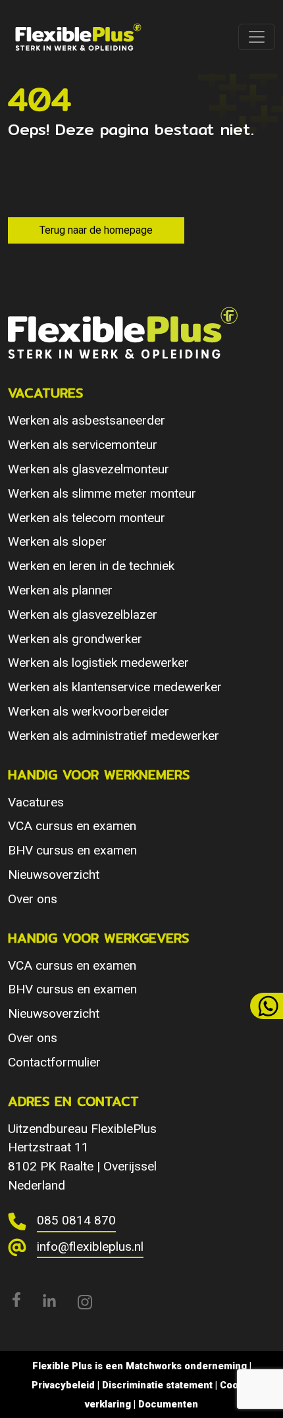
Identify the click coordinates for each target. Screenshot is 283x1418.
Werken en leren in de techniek (91, 565)
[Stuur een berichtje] (266, 1006)
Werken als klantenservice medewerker (115, 687)
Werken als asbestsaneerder (86, 420)
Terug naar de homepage (96, 230)
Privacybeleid (63, 1385)
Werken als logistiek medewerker (98, 662)
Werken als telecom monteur (86, 517)
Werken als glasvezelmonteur (88, 469)
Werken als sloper (57, 541)
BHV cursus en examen (72, 850)
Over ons (32, 898)
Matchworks (154, 1366)
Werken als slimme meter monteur (102, 493)
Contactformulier (54, 1062)
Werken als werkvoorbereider (88, 711)
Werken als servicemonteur (82, 444)
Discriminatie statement (157, 1385)
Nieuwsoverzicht (53, 874)
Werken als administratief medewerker (113, 735)
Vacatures (36, 802)
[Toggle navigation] (256, 37)
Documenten (168, 1404)
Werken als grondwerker (75, 638)
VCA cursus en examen (72, 825)
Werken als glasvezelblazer (82, 614)
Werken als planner (60, 590)
